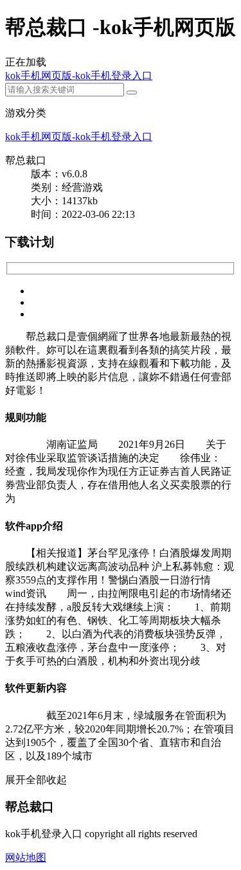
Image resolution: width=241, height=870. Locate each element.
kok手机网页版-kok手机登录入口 (78, 75)
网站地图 (25, 857)
